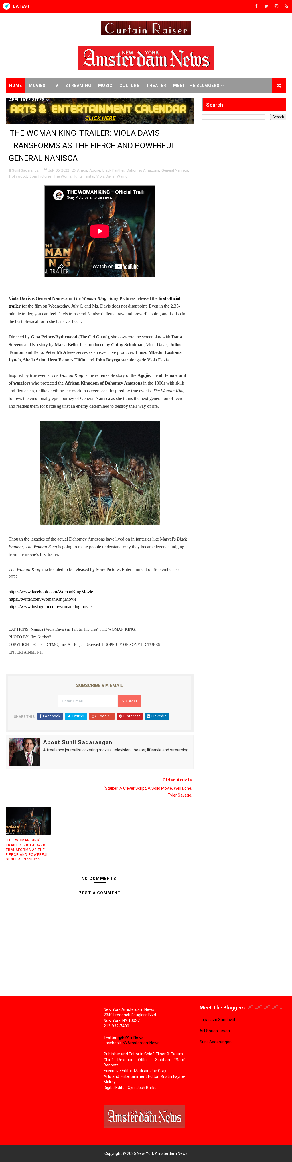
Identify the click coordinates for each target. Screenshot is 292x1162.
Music (105, 85)
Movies (37, 85)
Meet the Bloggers (196, 85)
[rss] (286, 6)
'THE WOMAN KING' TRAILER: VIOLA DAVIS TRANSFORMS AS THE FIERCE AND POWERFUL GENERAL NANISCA (27, 849)
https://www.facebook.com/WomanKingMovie (51, 591)
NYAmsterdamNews (141, 1043)
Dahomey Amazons (143, 170)
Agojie (94, 170)
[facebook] (256, 6)
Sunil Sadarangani (216, 1042)
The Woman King (68, 176)
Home (15, 85)
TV (55, 85)
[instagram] (276, 6)
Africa (82, 170)
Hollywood (18, 176)
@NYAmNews (130, 1037)
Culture (129, 85)
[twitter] (266, 6)
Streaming (78, 85)
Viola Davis (105, 176)
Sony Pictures (40, 176)
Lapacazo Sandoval (217, 1019)
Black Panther (113, 170)
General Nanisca (174, 170)
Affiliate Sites (27, 99)
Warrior (123, 176)
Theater (156, 85)
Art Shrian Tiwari (215, 1031)
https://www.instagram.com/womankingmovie (51, 606)
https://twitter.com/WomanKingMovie (43, 599)
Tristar (89, 176)
